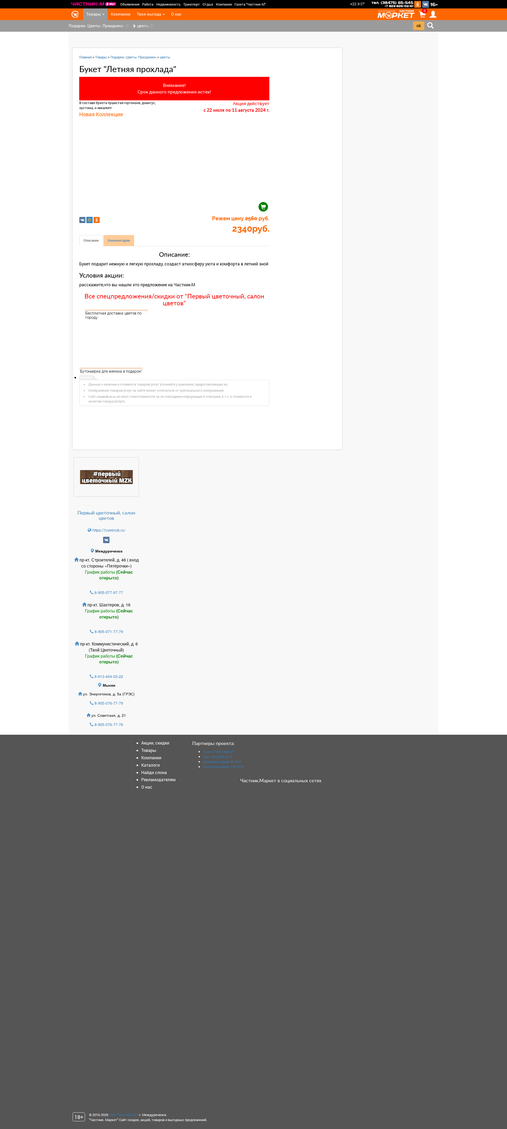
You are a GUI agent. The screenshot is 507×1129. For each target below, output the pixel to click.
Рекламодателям (158, 779)
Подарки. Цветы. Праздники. (133, 57)
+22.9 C (357, 3)
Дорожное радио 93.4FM (222, 761)
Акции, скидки (155, 743)
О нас (176, 14)
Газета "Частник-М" (250, 4)
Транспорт (191, 4)
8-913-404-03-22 (109, 676)
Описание (91, 240)
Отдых (208, 4)
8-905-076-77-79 (109, 703)
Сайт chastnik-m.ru (217, 756)
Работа (147, 4)
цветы (165, 57)
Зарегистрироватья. (216, 426)
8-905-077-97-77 (109, 592)
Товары (94, 14)
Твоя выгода (149, 14)
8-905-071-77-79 (109, 631)
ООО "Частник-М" (123, 1114)
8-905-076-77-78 (109, 724)
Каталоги (150, 765)
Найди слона (154, 772)
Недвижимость (168, 4)
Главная (85, 57)
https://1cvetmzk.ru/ (108, 530)
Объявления (129, 4)
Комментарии (119, 240)
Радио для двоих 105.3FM (223, 766)
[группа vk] (106, 540)
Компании (224, 4)
